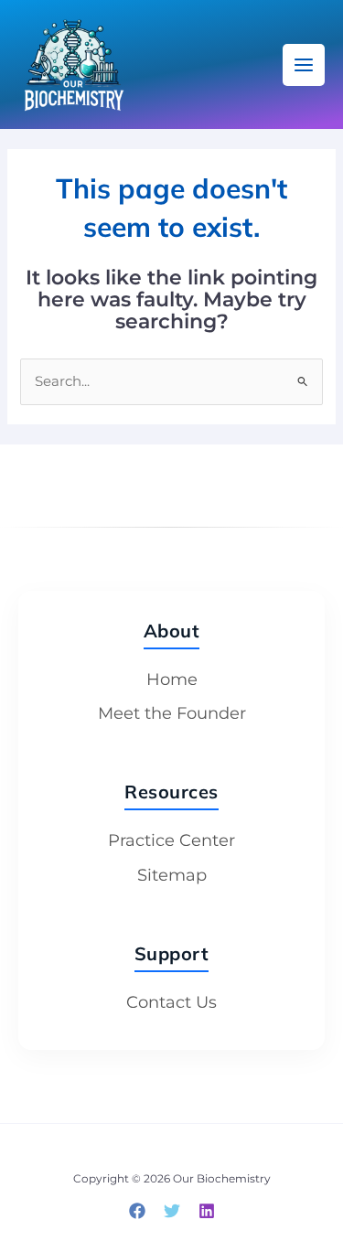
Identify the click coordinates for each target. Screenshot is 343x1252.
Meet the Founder (172, 713)
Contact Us (171, 1002)
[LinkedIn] (206, 1211)
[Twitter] (172, 1211)
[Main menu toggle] (304, 65)
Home (172, 679)
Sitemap (172, 875)
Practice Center (171, 840)
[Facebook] (137, 1211)
